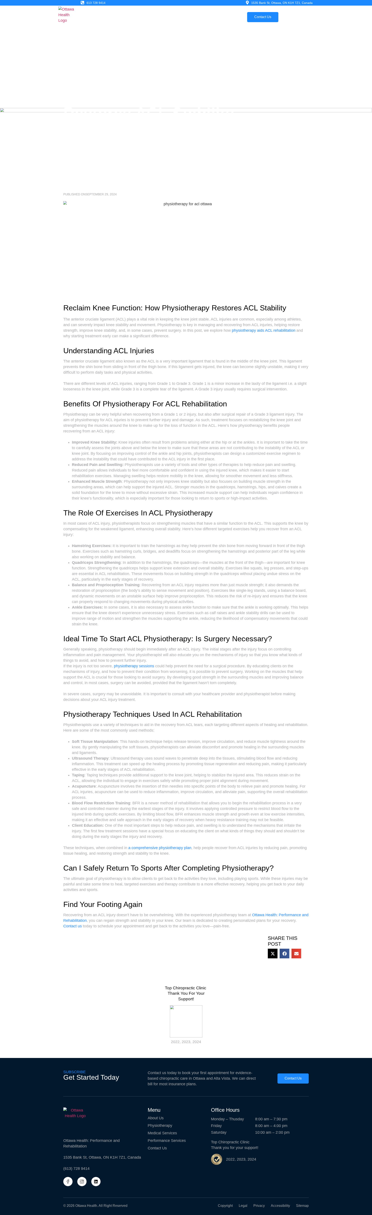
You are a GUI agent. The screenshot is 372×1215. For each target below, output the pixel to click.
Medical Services (164, 17)
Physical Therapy (130, 17)
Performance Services (202, 17)
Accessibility (280, 1205)
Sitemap (302, 1205)
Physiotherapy (160, 1125)
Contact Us (157, 1148)
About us (103, 17)
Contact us (72, 926)
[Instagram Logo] (82, 1181)
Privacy (259, 1205)
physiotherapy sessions (134, 666)
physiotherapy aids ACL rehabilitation (263, 330)
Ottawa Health (86, 1205)
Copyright (225, 1205)
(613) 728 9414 (76, 1168)
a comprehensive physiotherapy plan (159, 848)
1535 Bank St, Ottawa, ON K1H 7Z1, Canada (102, 1157)
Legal (243, 1205)
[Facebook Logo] (68, 1181)
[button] (272, 953)
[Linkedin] (96, 1181)
